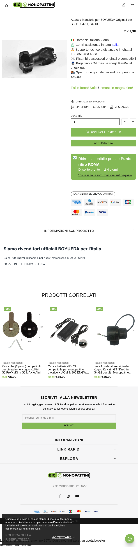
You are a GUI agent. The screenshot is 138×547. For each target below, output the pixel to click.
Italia (115, 45)
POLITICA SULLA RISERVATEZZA (18, 537)
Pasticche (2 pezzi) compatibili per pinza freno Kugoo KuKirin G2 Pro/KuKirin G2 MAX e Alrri (21, 369)
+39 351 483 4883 (84, 54)
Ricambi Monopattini (12, 362)
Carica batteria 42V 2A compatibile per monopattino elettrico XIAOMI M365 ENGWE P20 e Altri (68, 369)
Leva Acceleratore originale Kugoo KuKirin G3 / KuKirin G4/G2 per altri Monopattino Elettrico (111, 369)
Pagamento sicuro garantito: (93, 193)
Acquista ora (103, 143)
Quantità (76, 116)
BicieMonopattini (34, 5)
